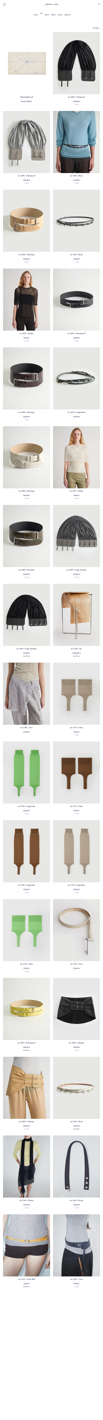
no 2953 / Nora (76, 176)
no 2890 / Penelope (26, 255)
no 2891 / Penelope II (76, 334)
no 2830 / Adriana (76, 1043)
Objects (67, 15)
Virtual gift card (26, 97)
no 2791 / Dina (76, 728)
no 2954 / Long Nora (76, 412)
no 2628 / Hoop (76, 1200)
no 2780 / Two (26, 728)
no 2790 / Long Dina (26, 806)
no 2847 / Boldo (26, 334)
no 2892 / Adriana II (76, 97)
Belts (47, 15)
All (41, 13)
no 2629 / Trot (76, 1279)
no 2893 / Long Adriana (76, 570)
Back (36, 15)
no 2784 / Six (76, 649)
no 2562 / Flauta (26, 1200)
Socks (60, 15)
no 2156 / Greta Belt (26, 1279)
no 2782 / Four (76, 964)
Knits (53, 15)
